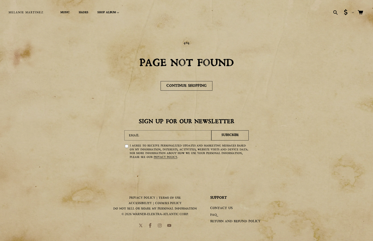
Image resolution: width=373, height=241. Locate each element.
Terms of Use (170, 198)
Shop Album (106, 12)
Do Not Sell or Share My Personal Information (155, 208)
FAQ (213, 215)
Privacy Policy (165, 157)
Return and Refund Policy (235, 221)
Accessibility (140, 203)
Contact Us (221, 208)
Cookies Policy (168, 203)
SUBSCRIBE (230, 135)
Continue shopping (186, 86)
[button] (107, 12)
